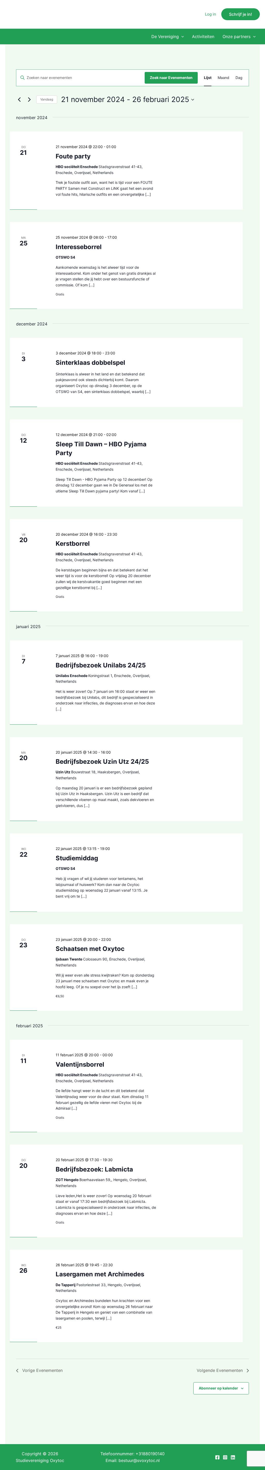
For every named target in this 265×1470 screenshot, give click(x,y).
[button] (240, 14)
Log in (210, 14)
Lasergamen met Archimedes (100, 1274)
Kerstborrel (73, 543)
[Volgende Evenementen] (29, 100)
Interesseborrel (79, 247)
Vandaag (46, 99)
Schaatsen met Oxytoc (90, 948)
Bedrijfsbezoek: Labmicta (94, 1169)
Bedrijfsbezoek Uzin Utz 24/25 (102, 761)
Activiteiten (203, 36)
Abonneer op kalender (218, 1388)
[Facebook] (217, 1457)
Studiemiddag (77, 858)
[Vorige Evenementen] (19, 100)
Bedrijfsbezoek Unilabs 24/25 (101, 665)
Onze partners (237, 36)
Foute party (73, 156)
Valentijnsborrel (80, 1064)
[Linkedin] (233, 1457)
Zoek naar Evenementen (171, 77)
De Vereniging (165, 36)
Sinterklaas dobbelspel (90, 362)
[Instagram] (225, 1457)
